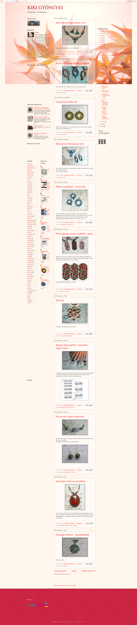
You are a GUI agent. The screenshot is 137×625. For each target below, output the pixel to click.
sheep (28, 288)
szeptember (104, 55)
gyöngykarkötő (30, 222)
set (28, 286)
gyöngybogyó (63, 407)
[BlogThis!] (87, 52)
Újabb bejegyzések (60, 571)
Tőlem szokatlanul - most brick (70, 186)
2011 (101, 126)
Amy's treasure (44, 266)
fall (28, 204)
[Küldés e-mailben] (86, 52)
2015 (101, 42)
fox (28, 210)
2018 (101, 35)
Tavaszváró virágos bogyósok (70, 416)
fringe (28, 214)
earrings (29, 198)
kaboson (67, 525)
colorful (29, 184)
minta (64, 291)
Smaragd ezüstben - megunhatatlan (72, 534)
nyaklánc (70, 54)
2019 (101, 33)
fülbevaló (62, 54)
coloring (29, 186)
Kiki (38, 32)
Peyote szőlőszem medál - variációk (73, 63)
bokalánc (29, 171)
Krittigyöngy (44, 208)
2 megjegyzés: (79, 90)
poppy (28, 280)
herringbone (30, 234)
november (103, 50)
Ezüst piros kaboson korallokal (70, 481)
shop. (74, 282)
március (103, 68)
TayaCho (72, 621)
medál (65, 54)
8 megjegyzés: (79, 51)
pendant (29, 274)
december (103, 48)
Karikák (48, 197)
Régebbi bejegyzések (88, 571)
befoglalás (62, 525)
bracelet (29, 176)
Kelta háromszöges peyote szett (70, 22)
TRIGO (48, 170)
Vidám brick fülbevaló (66, 101)
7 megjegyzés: (79, 222)
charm (28, 182)
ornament (29, 264)
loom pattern (30, 250)
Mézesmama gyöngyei (44, 223)
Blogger (82, 621)
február (103, 70)
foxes (28, 212)
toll (28, 298)
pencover (29, 272)
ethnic (28, 202)
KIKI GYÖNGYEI (45, 7)
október (103, 53)
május (103, 63)
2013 (101, 46)
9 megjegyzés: (79, 563)
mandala (29, 252)
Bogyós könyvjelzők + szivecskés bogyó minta (105, 102)
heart (28, 232)
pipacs (28, 278)
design (28, 192)
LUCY (42, 167)
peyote (74, 54)
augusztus (104, 57)
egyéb (28, 200)
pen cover (29, 270)
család (28, 190)
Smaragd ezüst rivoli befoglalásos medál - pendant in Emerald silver (41, 108)
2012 (101, 124)
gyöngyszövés (30, 224)
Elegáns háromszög (38, 125)
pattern (28, 266)
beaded (29, 165)
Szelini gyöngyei (45, 238)
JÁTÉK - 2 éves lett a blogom (40, 116)
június (102, 61)
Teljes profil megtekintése (33, 60)
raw (28, 282)
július (102, 59)
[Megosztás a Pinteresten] (92, 52)
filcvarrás (29, 206)
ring (28, 284)
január (103, 121)
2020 (101, 31)
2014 (101, 44)
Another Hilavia (49, 270)
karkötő (29, 240)
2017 (101, 38)
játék (28, 236)
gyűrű (28, 226)
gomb (28, 218)
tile (28, 296)
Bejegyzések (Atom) (65, 574)
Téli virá (60, 300)
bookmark (29, 174)
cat (28, 180)
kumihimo (62, 335)
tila (28, 294)
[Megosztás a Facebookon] (90, 52)
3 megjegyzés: (79, 175)
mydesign (29, 260)
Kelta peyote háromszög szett (70, 143)
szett (77, 54)
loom (28, 248)
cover (28, 188)
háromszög (29, 230)
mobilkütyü (29, 258)
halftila (28, 228)
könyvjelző (68, 407)
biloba (28, 169)
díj (27, 194)
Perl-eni (43, 195)
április (102, 66)
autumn (29, 163)
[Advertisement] (72, 579)
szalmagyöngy (30, 290)
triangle (29, 300)
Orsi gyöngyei (44, 280)
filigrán (28, 208)
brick (61, 134)
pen (28, 268)
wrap (28, 302)
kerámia (29, 242)
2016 (101, 40)
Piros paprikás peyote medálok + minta (74, 233)
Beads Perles (44, 180)
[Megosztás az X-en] (89, 52)
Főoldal (74, 571)
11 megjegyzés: (80, 523)
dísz (28, 196)
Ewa (72, 513)
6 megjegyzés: (79, 333)
